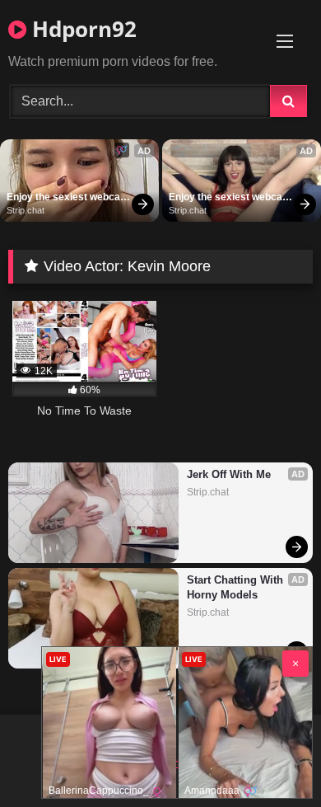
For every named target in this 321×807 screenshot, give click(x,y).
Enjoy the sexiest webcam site (68, 197)
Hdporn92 (81, 29)
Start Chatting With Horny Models (236, 587)
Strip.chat (25, 210)
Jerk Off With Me (229, 474)
